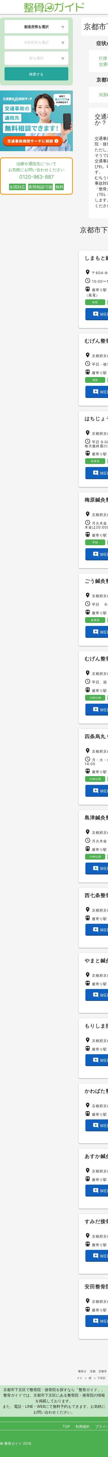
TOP (66, 1426)
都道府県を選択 (36, 26)
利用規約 (83, 1426)
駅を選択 (36, 58)
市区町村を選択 (36, 42)
